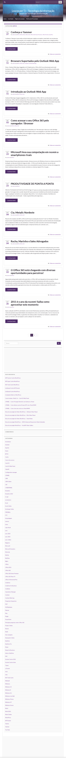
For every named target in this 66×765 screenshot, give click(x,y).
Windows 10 (8, 687)
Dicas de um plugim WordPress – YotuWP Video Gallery (19, 425)
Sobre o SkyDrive (9, 653)
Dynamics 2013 (9, 493)
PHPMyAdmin (8, 607)
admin (13, 34)
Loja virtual (8, 527)
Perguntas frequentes (10, 601)
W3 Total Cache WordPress (12, 384)
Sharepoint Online (9, 638)
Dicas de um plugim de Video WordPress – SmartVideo (19, 418)
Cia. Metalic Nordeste (22, 212)
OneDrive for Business (11, 585)
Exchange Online (9, 509)
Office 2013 (22, 34)
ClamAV (7, 469)
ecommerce (8, 500)
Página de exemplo (20, 19)
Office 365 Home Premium (36, 34)
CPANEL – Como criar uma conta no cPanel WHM (17, 408)
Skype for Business (10, 650)
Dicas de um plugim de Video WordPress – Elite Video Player (20, 415)
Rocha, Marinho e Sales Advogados (29, 241)
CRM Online (8, 481)
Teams (7, 665)
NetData (7, 558)
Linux (6, 524)
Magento (7, 543)
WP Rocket (8, 720)
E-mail (6, 497)
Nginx (6, 561)
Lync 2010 (7, 533)
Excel (6, 503)
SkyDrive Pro (8, 644)
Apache (7, 447)
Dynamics (7, 490)
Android (7, 444)
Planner (7, 610)
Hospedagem (8, 518)
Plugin (6, 616)
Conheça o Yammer (21, 32)
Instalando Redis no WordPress (13, 395)
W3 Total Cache (9, 677)
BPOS (18, 34)
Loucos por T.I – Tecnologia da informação (33, 10)
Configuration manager (11, 472)
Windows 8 (8, 690)
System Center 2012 (10, 659)
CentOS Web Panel (10, 466)
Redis (6, 631)
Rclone (7, 628)
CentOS (7, 463)
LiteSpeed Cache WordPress (12, 391)
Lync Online (8, 539)
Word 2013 (8, 711)
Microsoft (7, 546)
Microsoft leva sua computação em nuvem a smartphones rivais (34, 153)
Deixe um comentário (55, 54)
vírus (6, 671)
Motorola (7, 552)
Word (6, 708)
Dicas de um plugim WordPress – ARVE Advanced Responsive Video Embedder (25, 422)
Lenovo (7, 521)
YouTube (7, 729)
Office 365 (27, 34)
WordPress (8, 717)
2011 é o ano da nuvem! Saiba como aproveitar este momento (30, 303)
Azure (6, 451)
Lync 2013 (7, 536)
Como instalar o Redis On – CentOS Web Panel (17, 398)
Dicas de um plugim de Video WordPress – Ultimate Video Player (21, 412)
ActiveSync (8, 441)
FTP (6, 515)
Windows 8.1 (8, 693)
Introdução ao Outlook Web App (28, 91)
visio (6, 674)
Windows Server (9, 705)
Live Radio (10, 19)
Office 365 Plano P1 (10, 576)
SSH (6, 656)
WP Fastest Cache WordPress (13, 378)
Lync (6, 530)
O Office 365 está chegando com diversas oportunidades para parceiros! (33, 271)
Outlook (26, 63)
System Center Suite (10, 662)
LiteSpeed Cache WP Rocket (12, 388)
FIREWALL (8, 512)
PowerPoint (8, 619)
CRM (6, 478)
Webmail (7, 680)
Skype (6, 647)
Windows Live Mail (9, 696)
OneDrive (7, 582)
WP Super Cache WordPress (12, 381)
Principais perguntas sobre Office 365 (14, 622)
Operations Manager (10, 592)
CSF (6, 484)
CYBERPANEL (8, 487)
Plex (6, 613)
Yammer (7, 726)
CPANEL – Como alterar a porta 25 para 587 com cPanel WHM (20, 405)
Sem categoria (8, 634)
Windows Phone (9, 699)
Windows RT (8, 702)
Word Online (8, 714)
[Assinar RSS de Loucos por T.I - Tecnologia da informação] (5, 2)
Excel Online (8, 506)
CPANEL (7, 475)
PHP (6, 604)
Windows (7, 683)
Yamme (7, 723)
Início (5, 19)
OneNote (7, 588)
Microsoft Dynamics (10, 549)
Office (6, 564)
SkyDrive (7, 641)
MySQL (7, 555)
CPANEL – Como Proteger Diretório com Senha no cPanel (19, 401)
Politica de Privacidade (32, 19)
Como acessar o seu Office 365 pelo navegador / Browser (30, 122)
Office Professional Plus (48, 34)
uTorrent (7, 668)
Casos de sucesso (9, 460)
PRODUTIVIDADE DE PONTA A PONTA (32, 183)
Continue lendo (11, 49)
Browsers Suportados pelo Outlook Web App (35, 60)
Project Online (9, 625)
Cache (6, 457)
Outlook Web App (32, 63)
